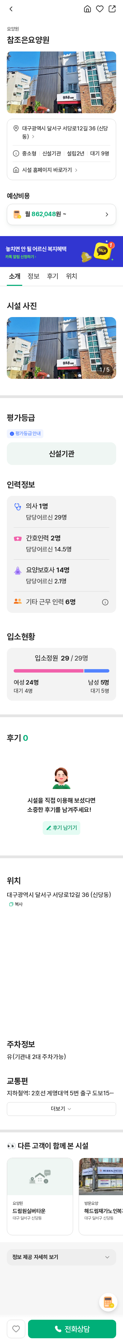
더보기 (58, 1109)
